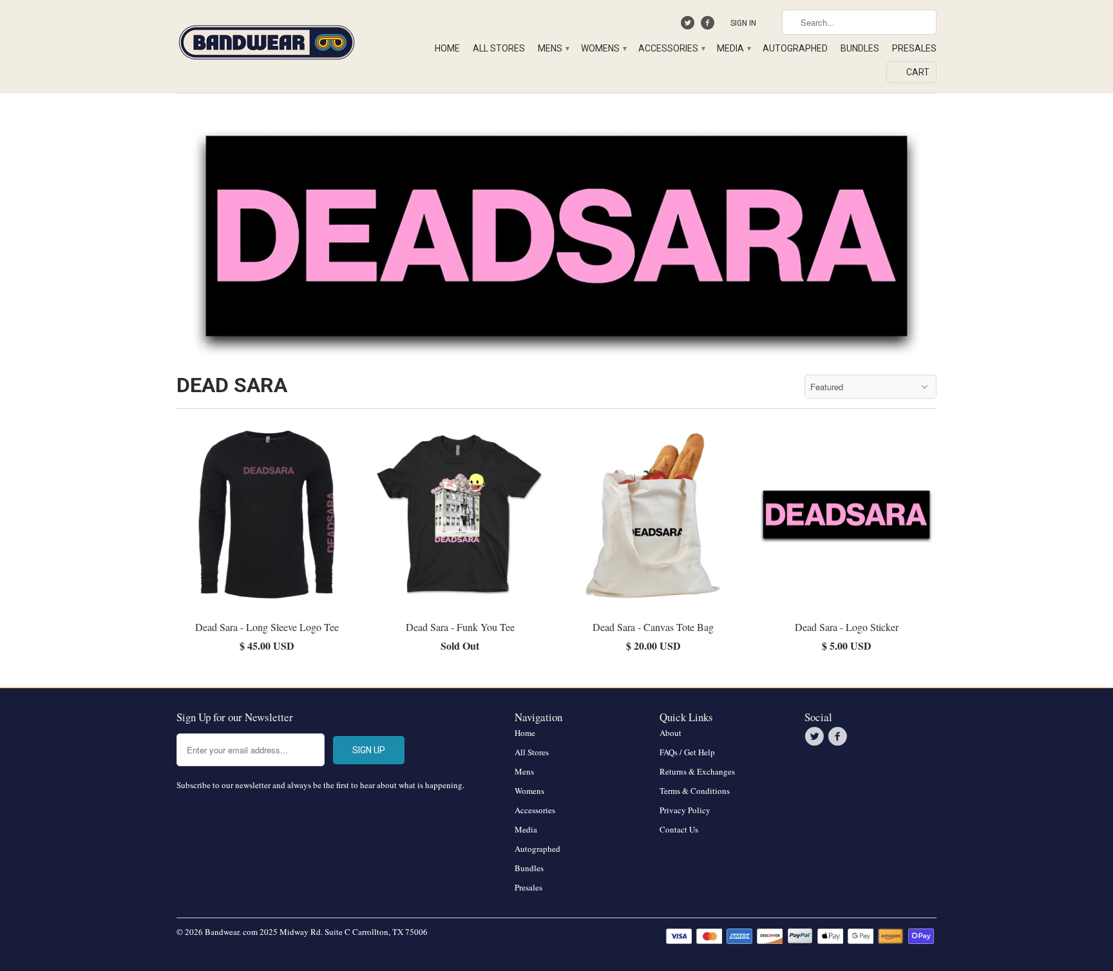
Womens (603, 48)
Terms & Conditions (695, 791)
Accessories (671, 48)
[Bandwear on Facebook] (709, 25)
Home (447, 48)
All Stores (499, 48)
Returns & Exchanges (697, 771)
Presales (914, 48)
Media (733, 48)
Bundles (860, 48)
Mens (553, 48)
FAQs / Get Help (687, 752)
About (670, 733)
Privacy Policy (685, 810)
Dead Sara (231, 385)
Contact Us (679, 829)
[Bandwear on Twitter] (689, 25)
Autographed (795, 48)
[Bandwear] (266, 40)
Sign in (743, 23)
